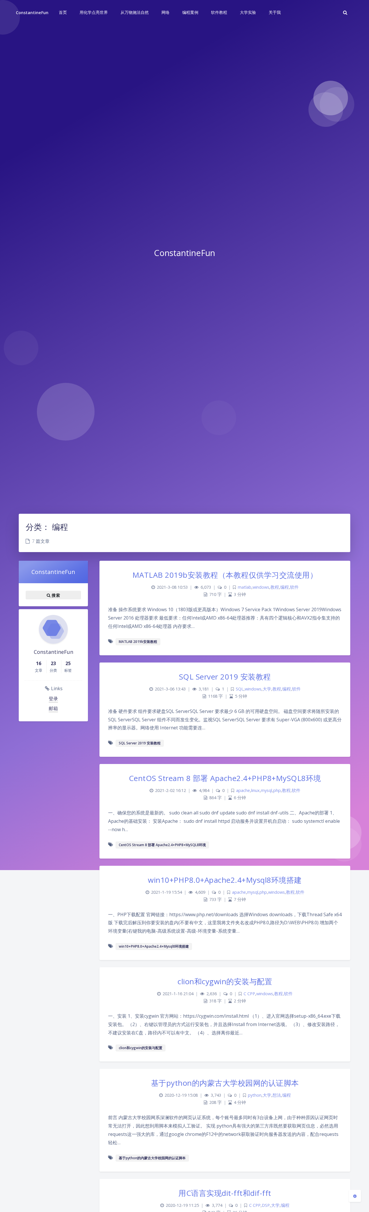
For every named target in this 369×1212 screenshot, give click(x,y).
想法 (276, 1095)
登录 (53, 698)
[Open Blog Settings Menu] (355, 1196)
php (277, 790)
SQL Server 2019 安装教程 (225, 676)
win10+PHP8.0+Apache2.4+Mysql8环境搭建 (225, 880)
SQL (240, 689)
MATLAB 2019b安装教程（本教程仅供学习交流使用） (225, 575)
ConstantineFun (32, 12)
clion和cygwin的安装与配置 (225, 981)
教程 (274, 587)
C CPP (249, 993)
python (254, 1095)
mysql (266, 790)
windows (261, 587)
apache (243, 790)
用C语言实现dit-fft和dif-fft (224, 1193)
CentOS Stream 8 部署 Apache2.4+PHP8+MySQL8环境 (225, 778)
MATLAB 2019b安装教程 (138, 641)
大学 (267, 689)
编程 (284, 587)
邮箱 (53, 708)
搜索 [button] (55, 595)
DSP (266, 1205)
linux (255, 790)
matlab (244, 587)
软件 (294, 587)
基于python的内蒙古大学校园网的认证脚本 (225, 1083)
